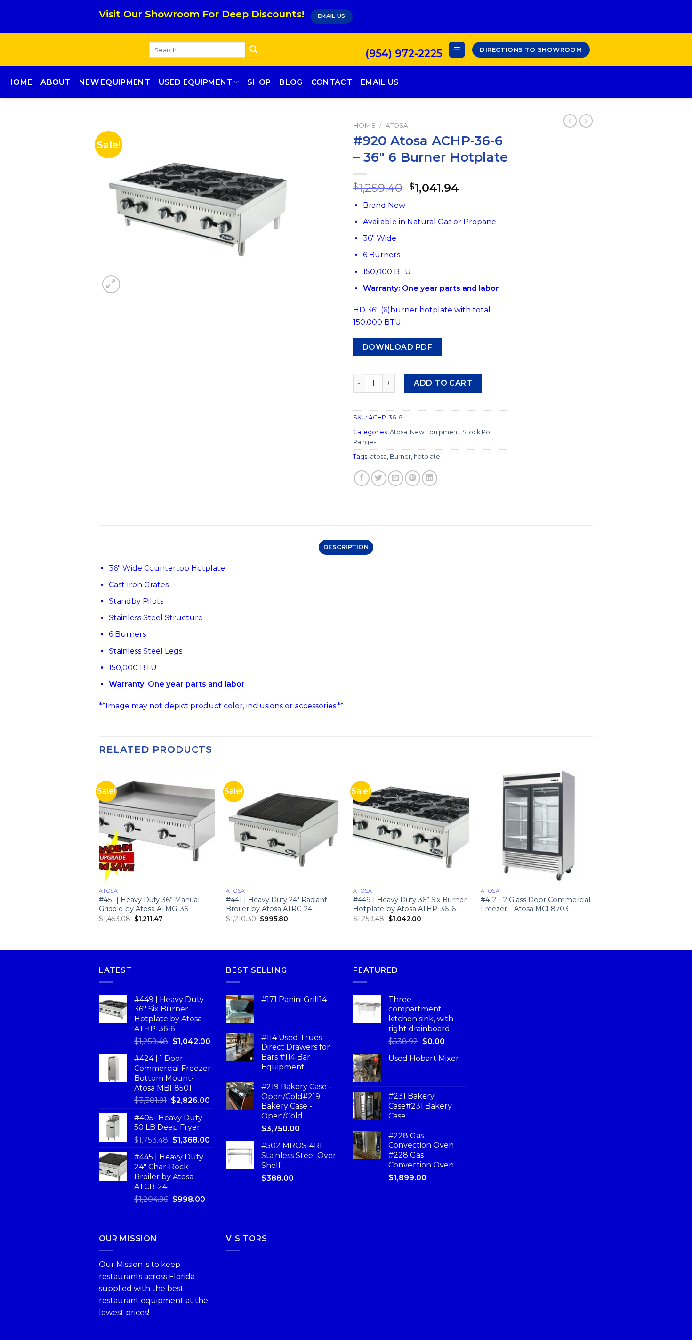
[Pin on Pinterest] (412, 478)
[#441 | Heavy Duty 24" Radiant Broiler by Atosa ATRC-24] (284, 825)
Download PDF (397, 347)
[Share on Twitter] (378, 478)
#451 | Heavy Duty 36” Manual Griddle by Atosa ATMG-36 (149, 904)
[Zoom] (111, 284)
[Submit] (253, 50)
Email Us (380, 82)
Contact (331, 82)
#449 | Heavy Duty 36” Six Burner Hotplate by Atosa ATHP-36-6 (410, 904)
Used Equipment (195, 82)
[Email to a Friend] (395, 478)
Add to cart (443, 382)
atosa (378, 456)
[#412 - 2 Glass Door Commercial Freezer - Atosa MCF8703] (539, 825)
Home (19, 82)
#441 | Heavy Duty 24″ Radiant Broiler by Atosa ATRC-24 (276, 904)
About (55, 82)
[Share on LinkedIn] (429, 478)
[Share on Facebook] (362, 478)
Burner (400, 456)
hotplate (427, 456)
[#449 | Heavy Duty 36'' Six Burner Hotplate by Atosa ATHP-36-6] (411, 825)
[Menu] (457, 50)
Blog (290, 82)
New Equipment (114, 82)
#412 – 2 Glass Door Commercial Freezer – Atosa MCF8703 (535, 904)
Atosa (397, 125)
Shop (259, 82)
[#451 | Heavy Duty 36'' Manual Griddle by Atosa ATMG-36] (157, 825)
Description (346, 547)
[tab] (346, 547)
